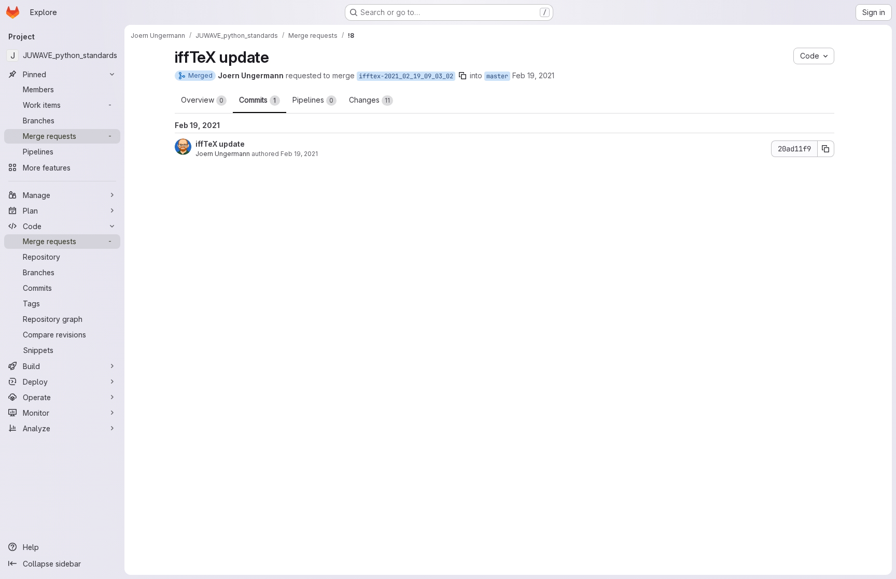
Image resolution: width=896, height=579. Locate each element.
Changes (369, 99)
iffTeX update (220, 143)
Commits (257, 99)
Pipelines (312, 99)
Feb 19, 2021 (533, 75)
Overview (202, 99)
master (497, 76)
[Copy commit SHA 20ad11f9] (826, 148)
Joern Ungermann (222, 154)
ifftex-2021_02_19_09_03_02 (406, 76)
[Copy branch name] (462, 75)
